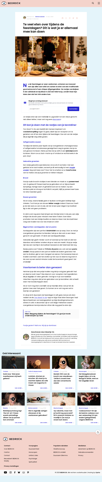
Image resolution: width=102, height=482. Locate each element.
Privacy (80, 455)
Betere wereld (39, 16)
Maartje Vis (30, 16)
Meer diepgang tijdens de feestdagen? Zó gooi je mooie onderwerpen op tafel (48, 315)
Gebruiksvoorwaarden (85, 452)
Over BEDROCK (9, 449)
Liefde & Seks (33, 455)
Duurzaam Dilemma (60, 455)
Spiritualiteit (33, 462)
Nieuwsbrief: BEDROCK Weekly (11, 460)
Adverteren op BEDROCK (86, 449)
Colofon (7, 452)
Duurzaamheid (34, 449)
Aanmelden (73, 109)
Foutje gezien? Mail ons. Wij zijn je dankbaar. (40, 325)
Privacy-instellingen (11, 466)
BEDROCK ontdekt (59, 452)
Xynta (98, 473)
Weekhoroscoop (59, 449)
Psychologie (33, 459)
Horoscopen (33, 452)
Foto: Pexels (82, 79)
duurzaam (57, 119)
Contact (7, 455)
